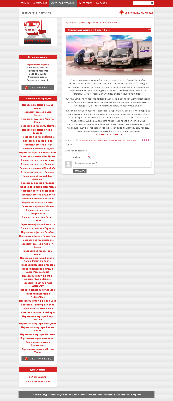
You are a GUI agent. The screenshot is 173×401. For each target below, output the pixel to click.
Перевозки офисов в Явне (37, 140)
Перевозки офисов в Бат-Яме (37, 232)
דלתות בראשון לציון (37, 377)
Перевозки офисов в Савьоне (37, 172)
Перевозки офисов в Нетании (37, 198)
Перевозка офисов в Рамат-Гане (122, 140)
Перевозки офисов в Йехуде (38, 136)
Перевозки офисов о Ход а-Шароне (37, 131)
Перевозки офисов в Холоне (38, 239)
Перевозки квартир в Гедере (37, 304)
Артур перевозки (38, 41)
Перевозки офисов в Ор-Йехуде (38, 125)
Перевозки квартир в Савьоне (37, 289)
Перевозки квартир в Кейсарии (38, 312)
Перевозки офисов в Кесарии (37, 160)
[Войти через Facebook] (94, 157)
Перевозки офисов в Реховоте (38, 224)
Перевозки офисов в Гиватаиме (37, 186)
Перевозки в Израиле (75, 22)
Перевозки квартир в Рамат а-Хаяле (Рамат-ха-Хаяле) (37, 259)
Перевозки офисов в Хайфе (37, 202)
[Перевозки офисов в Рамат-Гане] (109, 75)
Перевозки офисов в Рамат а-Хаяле (37, 120)
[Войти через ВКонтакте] (84, 157)
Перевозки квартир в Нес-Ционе (37, 323)
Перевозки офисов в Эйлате (38, 206)
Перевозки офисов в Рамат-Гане (102, 22)
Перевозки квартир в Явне (38, 308)
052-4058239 (146, 12)
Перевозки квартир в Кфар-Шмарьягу (37, 284)
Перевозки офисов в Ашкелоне (37, 194)
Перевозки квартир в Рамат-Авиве (37, 329)
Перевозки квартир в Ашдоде (37, 338)
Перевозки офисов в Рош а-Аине (37, 152)
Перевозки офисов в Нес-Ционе (38, 156)
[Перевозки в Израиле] (38, 44)
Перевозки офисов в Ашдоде (37, 182)
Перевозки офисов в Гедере (38, 148)
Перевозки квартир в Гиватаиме (38, 344)
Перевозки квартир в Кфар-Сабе (37, 300)
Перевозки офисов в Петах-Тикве (37, 219)
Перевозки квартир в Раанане (38, 264)
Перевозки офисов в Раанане (37, 164)
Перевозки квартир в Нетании (37, 334)
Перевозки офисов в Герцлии (37, 228)
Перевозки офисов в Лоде (38, 144)
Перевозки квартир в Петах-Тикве (37, 351)
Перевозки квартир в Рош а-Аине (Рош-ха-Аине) (37, 270)
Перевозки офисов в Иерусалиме (37, 212)
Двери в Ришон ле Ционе (38, 381)
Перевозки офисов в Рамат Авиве (37, 106)
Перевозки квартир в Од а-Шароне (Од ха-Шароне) (37, 277)
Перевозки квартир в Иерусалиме (38, 295)
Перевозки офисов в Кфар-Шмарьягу (38, 177)
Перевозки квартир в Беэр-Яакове (37, 318)
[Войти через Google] (89, 157)
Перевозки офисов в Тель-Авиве (38, 252)
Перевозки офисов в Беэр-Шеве (38, 190)
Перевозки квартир (37, 64)
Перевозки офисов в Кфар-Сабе (38, 168)
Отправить (80, 171)
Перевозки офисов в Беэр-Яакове (37, 113)
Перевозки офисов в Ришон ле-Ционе (37, 245)
